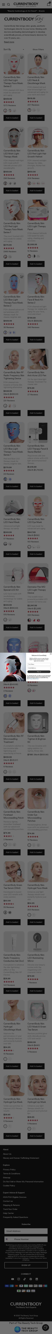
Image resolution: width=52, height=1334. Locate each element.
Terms (37, 678)
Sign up (39, 671)
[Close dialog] (50, 653)
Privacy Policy (32, 678)
